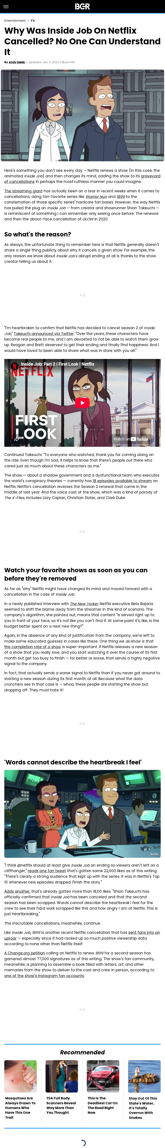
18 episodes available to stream (122, 481)
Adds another (17, 892)
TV (32, 20)
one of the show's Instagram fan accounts (44, 976)
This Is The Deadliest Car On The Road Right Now (103, 1105)
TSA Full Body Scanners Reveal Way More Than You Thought (61, 1105)
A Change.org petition (24, 954)
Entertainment (15, 20)
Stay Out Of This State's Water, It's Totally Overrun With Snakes (143, 1108)
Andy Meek (17, 62)
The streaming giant (23, 191)
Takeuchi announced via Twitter (44, 334)
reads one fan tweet (47, 871)
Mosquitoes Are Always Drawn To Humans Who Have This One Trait (20, 1108)
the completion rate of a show (32, 647)
